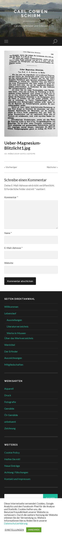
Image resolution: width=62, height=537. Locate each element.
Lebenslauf (10, 313)
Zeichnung (10, 428)
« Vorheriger (10, 167)
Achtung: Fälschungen (16, 472)
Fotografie (10, 401)
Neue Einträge (12, 465)
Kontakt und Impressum (17, 478)
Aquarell (9, 388)
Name (8, 233)
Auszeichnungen (13, 357)
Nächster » (52, 167)
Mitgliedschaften (13, 364)
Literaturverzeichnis (17, 326)
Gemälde (9, 408)
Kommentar (11, 197)
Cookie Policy (12, 452)
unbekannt (10, 421)
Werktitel (9, 344)
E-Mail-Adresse (13, 247)
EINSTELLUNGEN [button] (14, 529)
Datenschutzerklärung (15, 523)
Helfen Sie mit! (12, 459)
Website (8, 262)
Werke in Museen (16, 333)
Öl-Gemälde (11, 414)
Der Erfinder (11, 351)
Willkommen (11, 306)
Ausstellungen (14, 319)
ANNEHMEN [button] (33, 529)
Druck (7, 395)
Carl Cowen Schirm (31, 13)
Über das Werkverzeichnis (18, 338)
